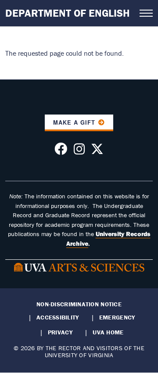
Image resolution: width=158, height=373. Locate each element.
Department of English (67, 13)
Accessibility (57, 317)
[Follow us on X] (97, 151)
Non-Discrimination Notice (79, 304)
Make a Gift (74, 122)
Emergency (117, 317)
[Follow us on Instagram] (79, 151)
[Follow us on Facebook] (60, 151)
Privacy (60, 332)
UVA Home (108, 332)
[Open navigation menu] (146, 13)
